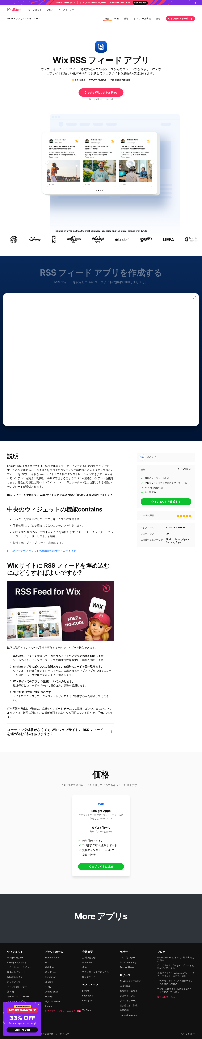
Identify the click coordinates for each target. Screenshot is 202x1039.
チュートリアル (127, 995)
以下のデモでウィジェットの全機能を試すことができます (41, 551)
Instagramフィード (17, 962)
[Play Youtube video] (60, 611)
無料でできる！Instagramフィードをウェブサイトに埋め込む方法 (176, 975)
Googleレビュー (15, 957)
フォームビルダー (16, 1001)
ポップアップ (13, 981)
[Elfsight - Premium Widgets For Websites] (14, 9)
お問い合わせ (89, 957)
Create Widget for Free (101, 92)
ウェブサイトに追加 (101, 866)
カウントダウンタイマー (19, 967)
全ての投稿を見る (166, 996)
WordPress (50, 972)
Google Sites (51, 991)
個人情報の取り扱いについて (54, 1034)
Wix (47, 962)
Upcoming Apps (128, 1015)
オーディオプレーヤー (18, 996)
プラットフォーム (129, 1000)
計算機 (10, 991)
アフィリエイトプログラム (95, 972)
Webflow (49, 967)
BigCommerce (52, 1001)
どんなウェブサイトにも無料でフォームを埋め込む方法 (175, 982)
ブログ (50, 9)
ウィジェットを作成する (180, 18)
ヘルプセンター (66, 9)
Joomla (48, 1006)
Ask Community (128, 962)
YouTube (86, 1010)
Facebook (87, 995)
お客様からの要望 (129, 990)
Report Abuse (127, 967)
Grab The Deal (22, 1029)
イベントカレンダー (17, 986)
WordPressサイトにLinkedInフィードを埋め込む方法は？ (175, 990)
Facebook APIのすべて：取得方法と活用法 (175, 959)
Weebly (49, 996)
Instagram (87, 1000)
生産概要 (124, 1010)
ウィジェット (35, 9)
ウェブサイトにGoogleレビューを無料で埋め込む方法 (175, 967)
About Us (87, 962)
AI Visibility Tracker (130, 981)
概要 (107, 18)
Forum (85, 990)
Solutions (125, 985)
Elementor (50, 977)
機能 (126, 18)
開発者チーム (89, 977)
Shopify (49, 981)
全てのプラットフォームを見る (62, 1011)
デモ (116, 18)
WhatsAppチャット (17, 977)
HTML (48, 986)
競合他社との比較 (129, 1005)
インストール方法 (142, 18)
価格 (158, 18)
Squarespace (52, 957)
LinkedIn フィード (16, 972)
